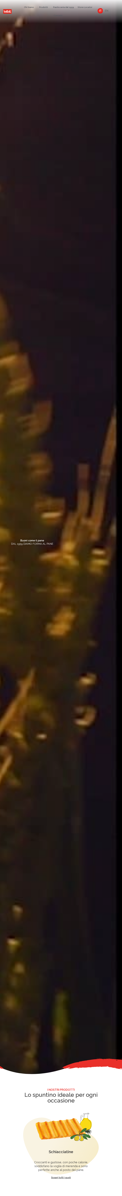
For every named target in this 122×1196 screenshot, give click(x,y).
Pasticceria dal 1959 (63, 7)
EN (106, 10)
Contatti (58, 15)
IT (100, 10)
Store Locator (85, 7)
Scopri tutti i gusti (61, 1177)
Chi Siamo (29, 7)
